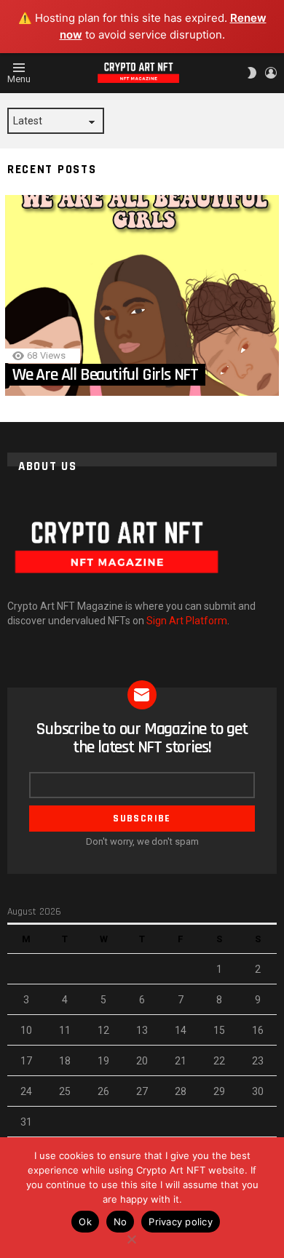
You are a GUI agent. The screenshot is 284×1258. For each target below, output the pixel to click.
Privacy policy (181, 1221)
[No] (131, 1237)
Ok (85, 1221)
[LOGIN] (271, 72)
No (120, 1221)
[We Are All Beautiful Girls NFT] (142, 295)
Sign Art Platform (186, 620)
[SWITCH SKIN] (252, 72)
